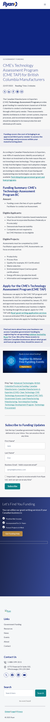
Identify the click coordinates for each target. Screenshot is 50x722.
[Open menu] (45, 4)
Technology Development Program (19, 404)
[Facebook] (13, 91)
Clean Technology (27, 392)
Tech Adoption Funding (27, 401)
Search (40, 693)
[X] (5, 91)
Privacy (20, 711)
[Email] (22, 91)
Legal (13, 711)
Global (7, 711)
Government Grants (13, 398)
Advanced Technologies (24, 383)
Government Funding (13, 59)
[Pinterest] (17, 91)
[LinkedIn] (9, 91)
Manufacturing (11, 401)
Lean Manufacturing (30, 398)
